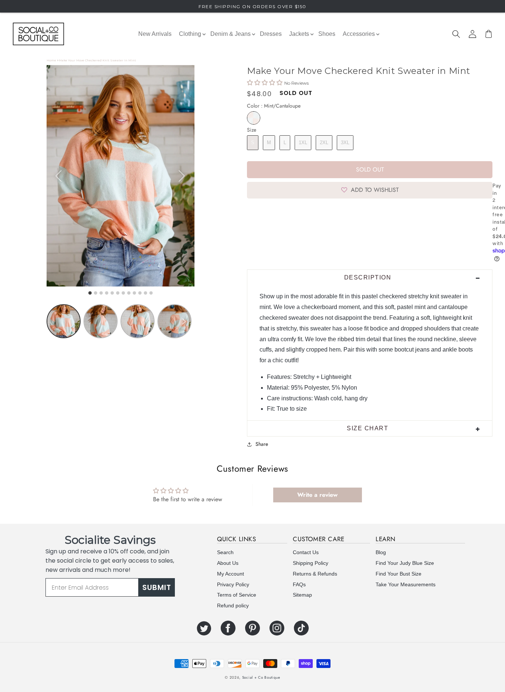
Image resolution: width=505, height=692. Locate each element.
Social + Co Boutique (261, 677)
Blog (381, 552)
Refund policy (233, 605)
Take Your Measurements (405, 584)
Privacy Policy (233, 584)
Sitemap (302, 595)
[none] (184, 321)
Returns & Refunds (315, 574)
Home (51, 60)
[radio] (253, 118)
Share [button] (261, 444)
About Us (227, 563)
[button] (456, 34)
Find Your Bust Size (398, 574)
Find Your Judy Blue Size (405, 563)
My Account (230, 574)
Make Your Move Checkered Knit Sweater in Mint (97, 60)
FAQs (299, 584)
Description (368, 277)
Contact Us (306, 552)
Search (225, 552)
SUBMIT (156, 587)
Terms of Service (236, 595)
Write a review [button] (317, 495)
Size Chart (367, 428)
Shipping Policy (310, 563)
